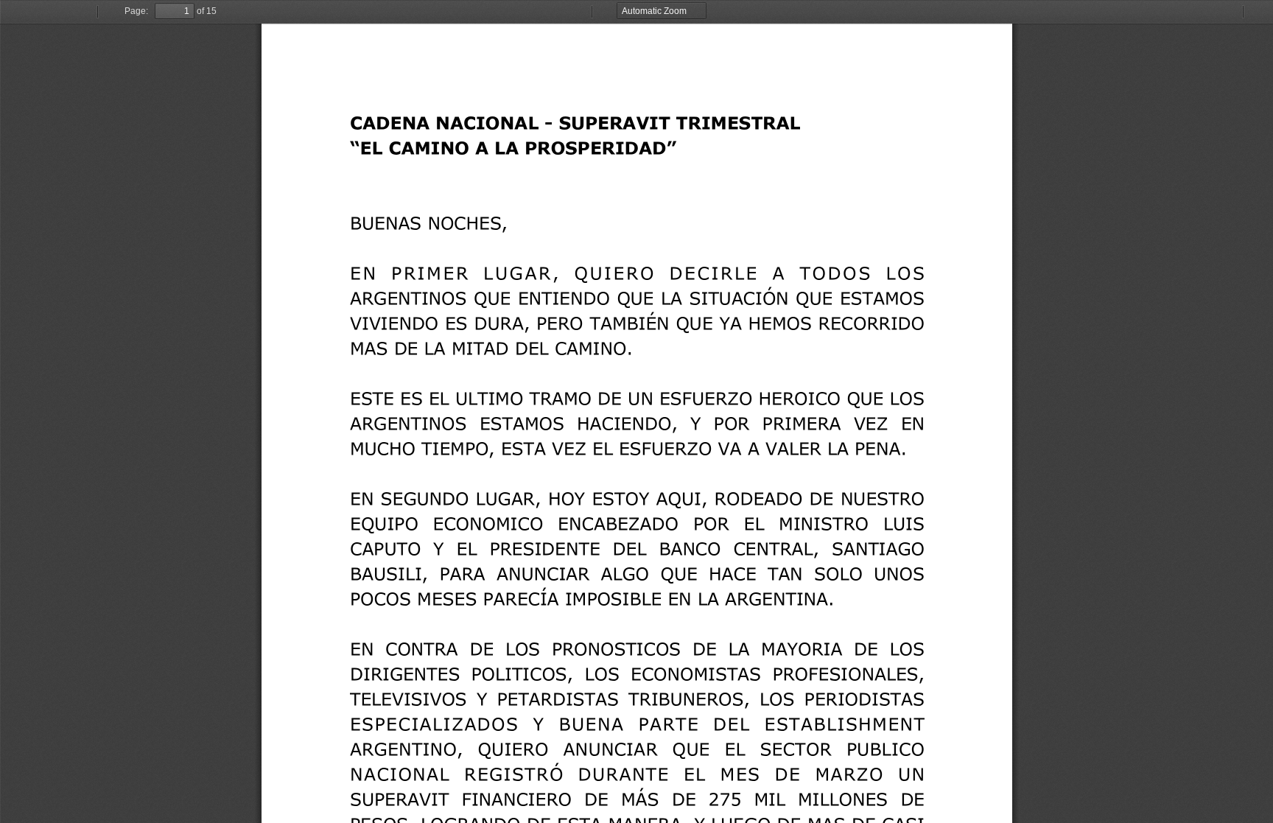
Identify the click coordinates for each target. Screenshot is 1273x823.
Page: (136, 11)
